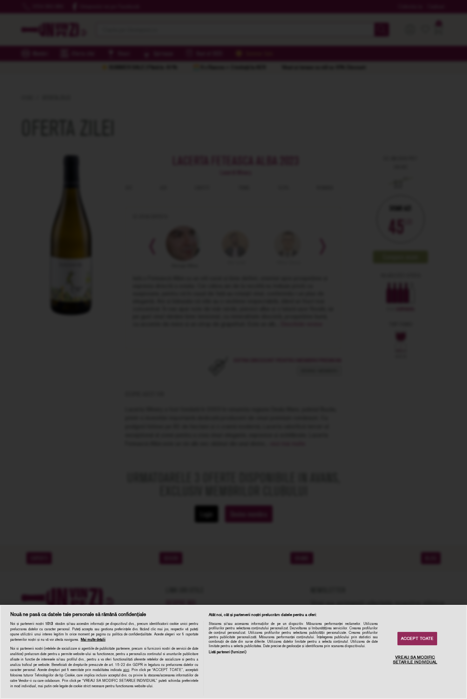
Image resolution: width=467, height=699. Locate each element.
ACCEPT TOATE (417, 638)
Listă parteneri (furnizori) (227, 652)
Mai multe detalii (93, 639)
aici (126, 669)
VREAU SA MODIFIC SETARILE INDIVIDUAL (415, 659)
